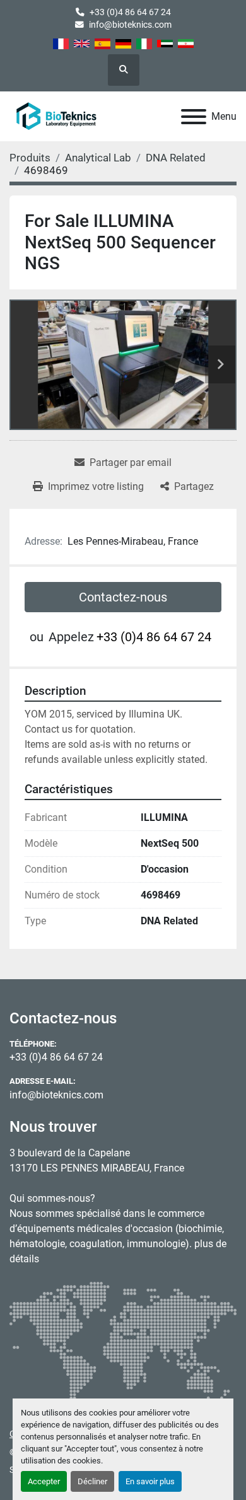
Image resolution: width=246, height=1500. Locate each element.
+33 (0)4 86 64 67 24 (130, 12)
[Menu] (193, 116)
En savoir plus (150, 1481)
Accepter (44, 1481)
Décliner (92, 1481)
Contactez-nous (123, 597)
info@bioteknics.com (130, 25)
